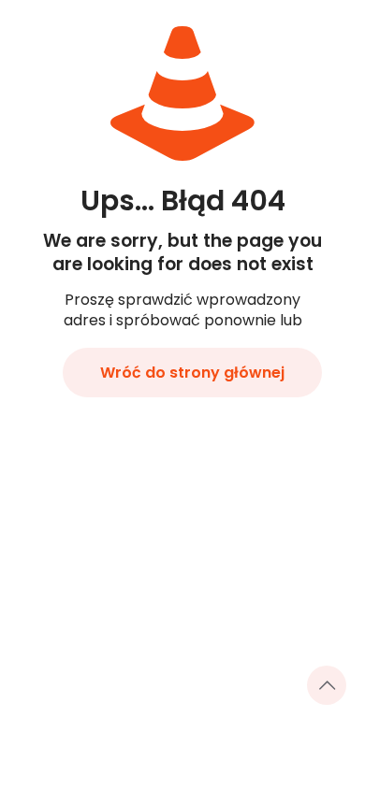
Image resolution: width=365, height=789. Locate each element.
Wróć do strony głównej (192, 372)
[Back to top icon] (326, 685)
